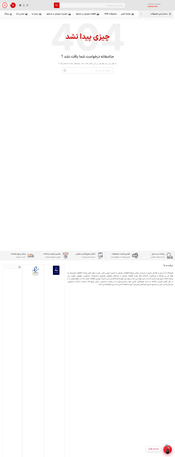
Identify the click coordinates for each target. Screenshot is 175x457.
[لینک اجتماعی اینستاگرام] (27, 5)
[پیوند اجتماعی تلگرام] (20, 5)
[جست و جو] (56, 5)
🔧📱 (167, 449)
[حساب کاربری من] (5, 5)
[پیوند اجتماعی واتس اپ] (23, 5)
